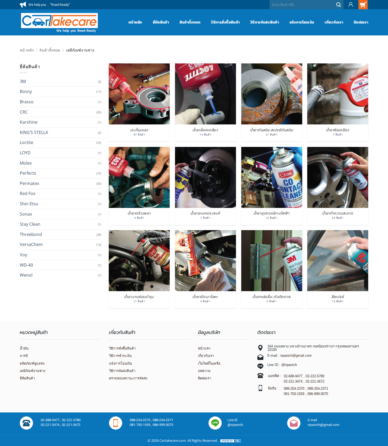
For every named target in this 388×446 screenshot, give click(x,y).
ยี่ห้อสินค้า (161, 22)
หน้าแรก (204, 348)
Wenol (26, 275)
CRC (24, 112)
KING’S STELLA (34, 132)
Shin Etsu (29, 204)
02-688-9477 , (51, 420)
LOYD (25, 153)
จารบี (24, 356)
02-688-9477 (293, 376)
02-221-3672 (315, 381)
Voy (23, 255)
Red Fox (27, 193)
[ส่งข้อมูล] (338, 4)
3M (23, 81)
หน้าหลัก (135, 22)
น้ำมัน (24, 348)
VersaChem (31, 244)
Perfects (28, 173)
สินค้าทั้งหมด (190, 22)
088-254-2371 (317, 389)
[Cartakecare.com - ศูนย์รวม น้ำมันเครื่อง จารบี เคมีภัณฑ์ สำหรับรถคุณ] (59, 22)
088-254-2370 (294, 389)
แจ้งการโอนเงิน (302, 22)
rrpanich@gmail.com (296, 355)
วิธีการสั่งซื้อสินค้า (225, 22)
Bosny (26, 91)
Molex (26, 163)
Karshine (28, 122)
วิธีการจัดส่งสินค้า (264, 22)
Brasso (27, 102)
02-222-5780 (315, 376)
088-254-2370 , (141, 420)
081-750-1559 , (141, 425)
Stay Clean (30, 224)
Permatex (29, 183)
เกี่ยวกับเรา (334, 22)
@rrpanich (289, 365)
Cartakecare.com (172, 440)
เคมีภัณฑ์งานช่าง (32, 371)
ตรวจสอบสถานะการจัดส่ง (128, 378)
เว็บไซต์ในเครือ (209, 363)
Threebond (31, 234)
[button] (350, 4)
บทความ (204, 371)
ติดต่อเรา (361, 22)
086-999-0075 (317, 394)
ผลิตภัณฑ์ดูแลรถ (32, 363)
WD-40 (26, 265)
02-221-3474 (293, 381)
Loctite (26, 142)
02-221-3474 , (51, 425)
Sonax (26, 214)
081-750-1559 (294, 394)
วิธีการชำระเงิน (120, 356)
